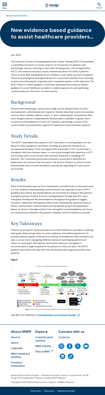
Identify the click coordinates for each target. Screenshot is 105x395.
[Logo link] (52, 5)
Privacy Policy (35, 391)
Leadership (16, 348)
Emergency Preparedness (18, 364)
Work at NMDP (45, 351)
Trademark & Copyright (66, 391)
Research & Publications (16, 15)
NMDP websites (43, 345)
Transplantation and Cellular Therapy (58, 315)
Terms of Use (49, 391)
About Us (15, 337)
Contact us (64, 337)
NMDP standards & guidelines (20, 355)
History (14, 342)
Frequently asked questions (44, 339)
